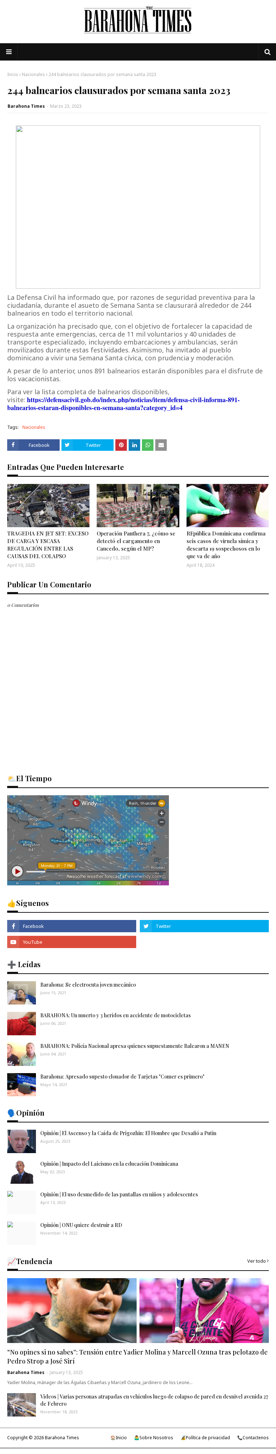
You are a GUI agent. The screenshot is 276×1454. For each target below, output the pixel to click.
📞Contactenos (253, 1438)
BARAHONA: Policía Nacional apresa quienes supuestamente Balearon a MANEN (134, 1045)
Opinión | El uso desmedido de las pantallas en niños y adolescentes (119, 1194)
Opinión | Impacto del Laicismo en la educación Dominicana (109, 1163)
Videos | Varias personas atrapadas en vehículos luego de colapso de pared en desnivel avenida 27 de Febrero (154, 1400)
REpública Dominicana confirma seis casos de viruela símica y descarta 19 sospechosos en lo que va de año (226, 545)
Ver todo (256, 1261)
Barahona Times (26, 106)
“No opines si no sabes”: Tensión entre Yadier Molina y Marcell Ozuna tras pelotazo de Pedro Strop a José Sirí (137, 1356)
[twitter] (204, 926)
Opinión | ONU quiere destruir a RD (81, 1225)
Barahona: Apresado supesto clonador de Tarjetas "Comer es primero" (122, 1076)
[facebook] (71, 926)
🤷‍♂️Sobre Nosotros (153, 1438)
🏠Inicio (118, 1438)
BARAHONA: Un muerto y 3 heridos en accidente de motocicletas (115, 1015)
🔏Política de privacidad (205, 1438)
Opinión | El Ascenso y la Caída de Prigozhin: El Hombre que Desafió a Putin (128, 1133)
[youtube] (71, 942)
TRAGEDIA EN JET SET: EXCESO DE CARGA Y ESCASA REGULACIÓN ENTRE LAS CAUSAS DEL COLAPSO (47, 545)
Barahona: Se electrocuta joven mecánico (88, 984)
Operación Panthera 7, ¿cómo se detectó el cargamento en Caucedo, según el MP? (136, 541)
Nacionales (33, 74)
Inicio (12, 74)
